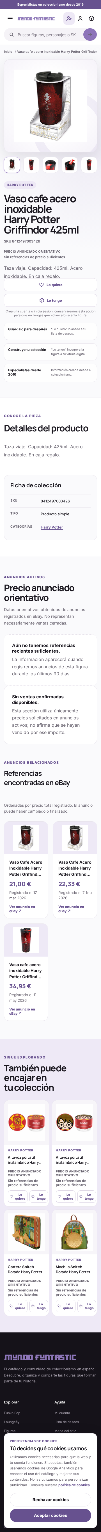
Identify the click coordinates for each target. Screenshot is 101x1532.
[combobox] (49, 34)
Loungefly (12, 1422)
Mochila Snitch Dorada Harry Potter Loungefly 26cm (73, 1272)
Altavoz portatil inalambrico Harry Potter (23, 1162)
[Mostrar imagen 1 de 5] (12, 165)
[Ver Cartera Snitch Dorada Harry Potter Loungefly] (26, 1232)
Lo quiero (55, 285)
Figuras (9, 1431)
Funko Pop (12, 1413)
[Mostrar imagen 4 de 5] (70, 165)
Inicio (8, 52)
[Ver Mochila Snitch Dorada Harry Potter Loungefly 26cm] (74, 1232)
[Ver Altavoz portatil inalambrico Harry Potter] (26, 1122)
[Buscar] (90, 34)
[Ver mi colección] (91, 18)
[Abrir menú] (10, 18)
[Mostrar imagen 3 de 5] (51, 165)
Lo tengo (54, 300)
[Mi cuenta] (80, 18)
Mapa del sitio (65, 1431)
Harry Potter (52, 527)
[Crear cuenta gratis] (69, 18)
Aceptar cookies (50, 1515)
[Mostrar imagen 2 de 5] (31, 165)
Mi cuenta (62, 1413)
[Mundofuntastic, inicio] (36, 18)
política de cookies (74, 1485)
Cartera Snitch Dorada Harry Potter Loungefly (25, 1272)
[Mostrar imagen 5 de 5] (89, 165)
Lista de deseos (66, 1422)
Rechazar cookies (51, 1499)
